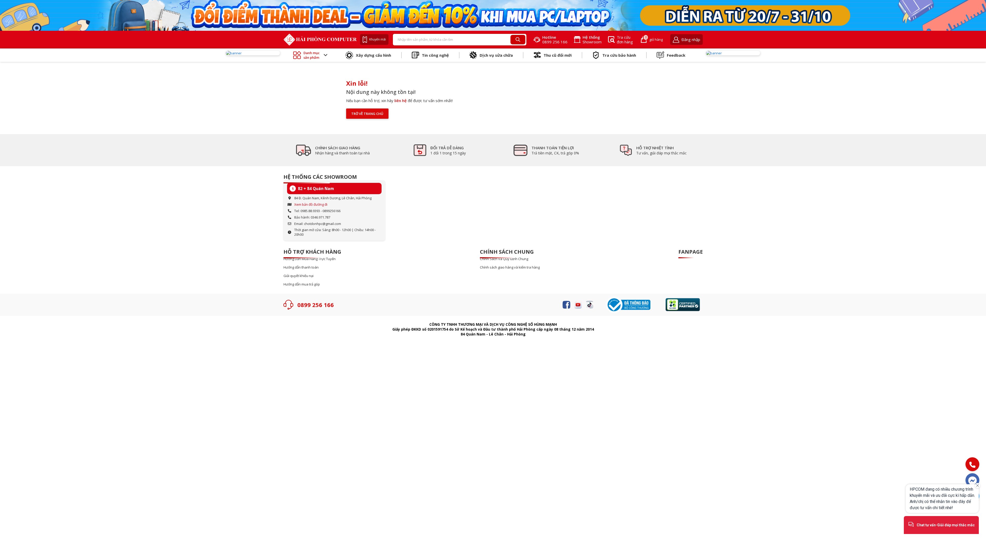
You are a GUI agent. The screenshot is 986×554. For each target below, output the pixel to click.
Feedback (676, 55)
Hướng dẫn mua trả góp (301, 284)
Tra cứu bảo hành (619, 55)
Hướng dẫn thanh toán (301, 267)
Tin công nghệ (435, 55)
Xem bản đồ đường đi (310, 204)
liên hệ (400, 100)
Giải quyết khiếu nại (298, 276)
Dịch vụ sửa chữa (496, 55)
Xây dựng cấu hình (373, 55)
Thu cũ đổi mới (558, 55)
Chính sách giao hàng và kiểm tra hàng (510, 267)
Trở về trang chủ (367, 113)
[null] (253, 53)
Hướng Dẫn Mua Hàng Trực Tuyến (309, 259)
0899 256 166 (315, 305)
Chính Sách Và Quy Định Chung (504, 259)
